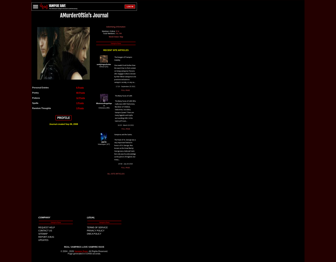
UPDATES (43, 240)
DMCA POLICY (94, 234)
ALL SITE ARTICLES (115, 174)
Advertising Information (115, 27)
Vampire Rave (81, 251)
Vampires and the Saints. (123, 135)
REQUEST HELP (46, 227)
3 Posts (80, 103)
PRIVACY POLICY (95, 231)
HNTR (103, 142)
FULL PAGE (125, 90)
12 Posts (80, 98)
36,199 (119, 33)
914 (117, 31)
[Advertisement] (63, 169)
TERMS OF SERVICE (97, 227)
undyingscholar (104, 64)
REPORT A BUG (46, 237)
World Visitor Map (116, 37)
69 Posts (80, 93)
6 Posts (80, 88)
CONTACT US (45, 231)
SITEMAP (43, 234)
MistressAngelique (104, 104)
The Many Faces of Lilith (123, 96)
